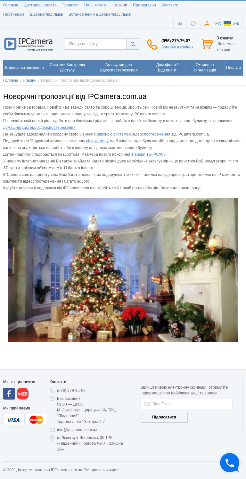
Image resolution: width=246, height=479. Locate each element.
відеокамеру (97, 141)
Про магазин (144, 5)
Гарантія (70, 5)
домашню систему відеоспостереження (39, 127)
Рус (218, 23)
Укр (236, 23)
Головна (10, 5)
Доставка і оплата (40, 5)
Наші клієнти (96, 5)
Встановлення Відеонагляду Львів (100, 14)
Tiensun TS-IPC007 (148, 154)
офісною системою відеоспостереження (133, 134)
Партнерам (13, 14)
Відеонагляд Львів (46, 14)
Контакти (170, 5)
